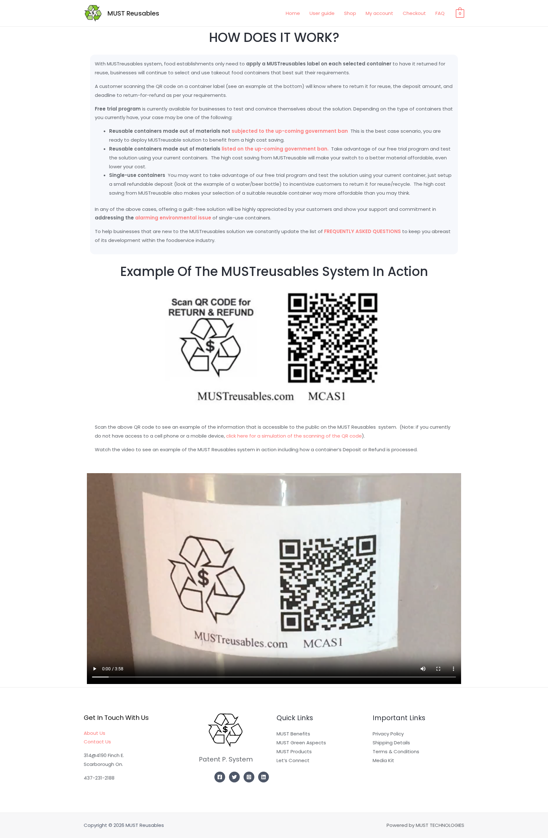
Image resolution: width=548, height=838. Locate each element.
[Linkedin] (263, 777)
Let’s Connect (293, 760)
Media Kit (383, 760)
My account (379, 13)
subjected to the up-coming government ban (291, 131)
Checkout (414, 13)
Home (293, 13)
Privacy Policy (388, 733)
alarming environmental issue (173, 217)
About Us (94, 733)
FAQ (440, 13)
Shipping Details (391, 742)
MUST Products (294, 751)
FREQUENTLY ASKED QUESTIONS (362, 231)
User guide (322, 13)
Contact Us (97, 741)
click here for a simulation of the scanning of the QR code (294, 435)
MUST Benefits (293, 733)
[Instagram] (249, 777)
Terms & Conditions (396, 751)
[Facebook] (219, 777)
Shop (350, 13)
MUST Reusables (133, 13)
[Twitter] (234, 777)
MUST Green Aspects (301, 742)
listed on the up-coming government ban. (276, 148)
